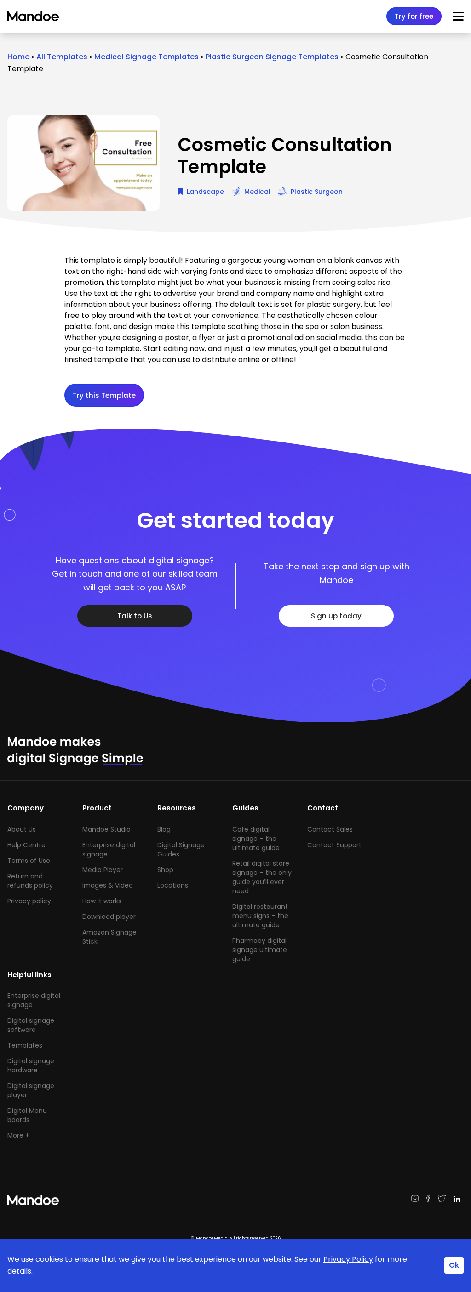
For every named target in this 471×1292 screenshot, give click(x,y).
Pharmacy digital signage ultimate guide (259, 949)
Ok (454, 1265)
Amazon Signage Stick (109, 937)
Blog (164, 829)
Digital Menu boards (27, 1115)
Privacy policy (29, 901)
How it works (101, 901)
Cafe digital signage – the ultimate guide (256, 838)
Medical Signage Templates (146, 56)
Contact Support (334, 845)
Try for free (414, 16)
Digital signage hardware (30, 1065)
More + (18, 1135)
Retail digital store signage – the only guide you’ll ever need (262, 877)
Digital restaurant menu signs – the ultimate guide (260, 915)
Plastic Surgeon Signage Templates (272, 56)
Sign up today (336, 616)
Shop (165, 869)
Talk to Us (134, 616)
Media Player (102, 869)
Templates (24, 1045)
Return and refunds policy (30, 881)
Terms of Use (28, 860)
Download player (109, 916)
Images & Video (107, 885)
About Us (21, 829)
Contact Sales (330, 829)
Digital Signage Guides (181, 849)
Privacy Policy (348, 1259)
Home (18, 56)
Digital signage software (30, 1025)
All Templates (61, 56)
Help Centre (26, 845)
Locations (172, 885)
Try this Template (104, 395)
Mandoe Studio (106, 829)
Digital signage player (30, 1090)
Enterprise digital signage (108, 849)
